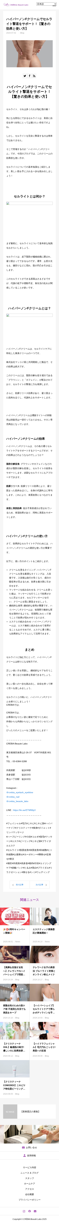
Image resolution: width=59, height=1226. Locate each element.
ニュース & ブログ (29, 1173)
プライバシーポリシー (30, 1199)
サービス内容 (29, 1167)
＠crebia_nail (12, 797)
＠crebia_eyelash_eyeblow (19, 792)
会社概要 (29, 1194)
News (17, 942)
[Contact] (35, 1211)
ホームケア (29, 1183)
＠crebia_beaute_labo (17, 801)
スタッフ (29, 1178)
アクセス (29, 1189)
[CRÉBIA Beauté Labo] (16, 4)
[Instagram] (24, 1211)
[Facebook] (29, 1211)
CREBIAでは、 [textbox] (29, 788)
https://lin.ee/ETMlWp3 (24, 810)
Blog (22, 33)
